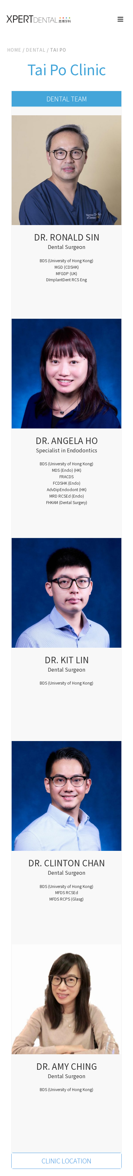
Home (14, 49)
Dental (36, 49)
